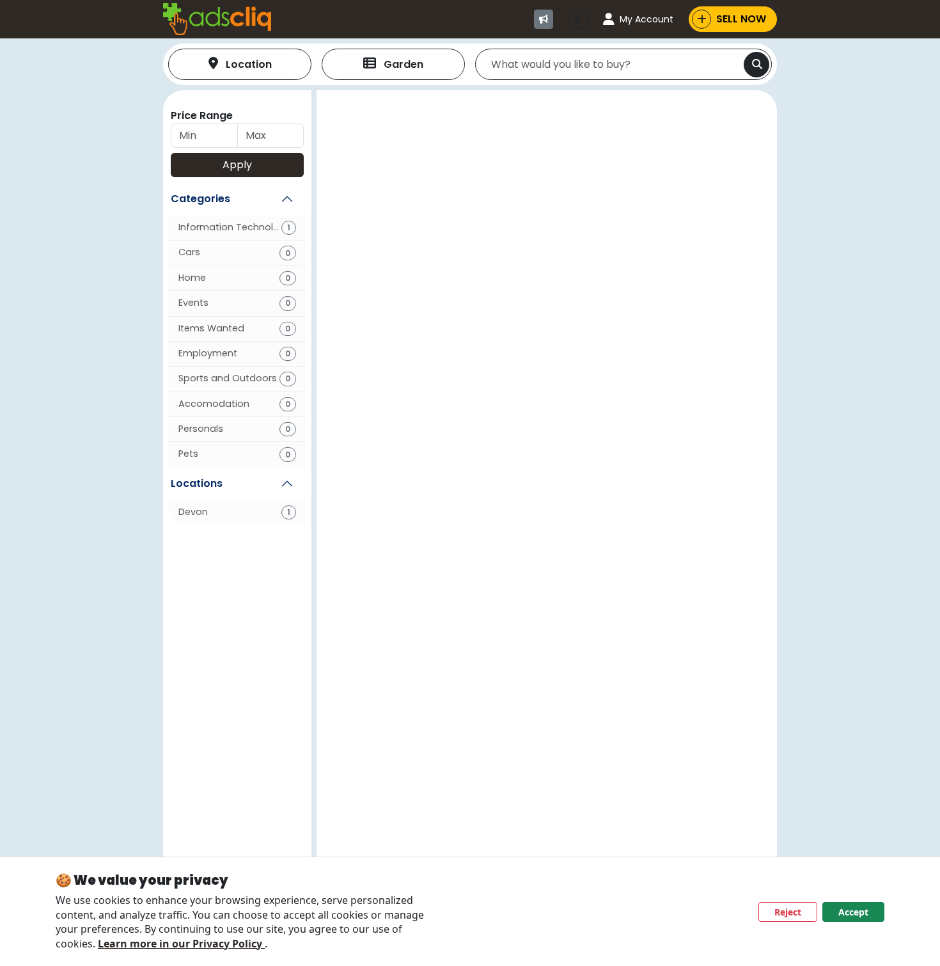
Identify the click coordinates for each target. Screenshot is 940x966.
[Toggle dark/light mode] (578, 19)
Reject (787, 912)
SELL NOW (741, 19)
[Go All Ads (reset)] (543, 19)
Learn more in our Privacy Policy (181, 944)
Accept (853, 912)
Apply (237, 164)
